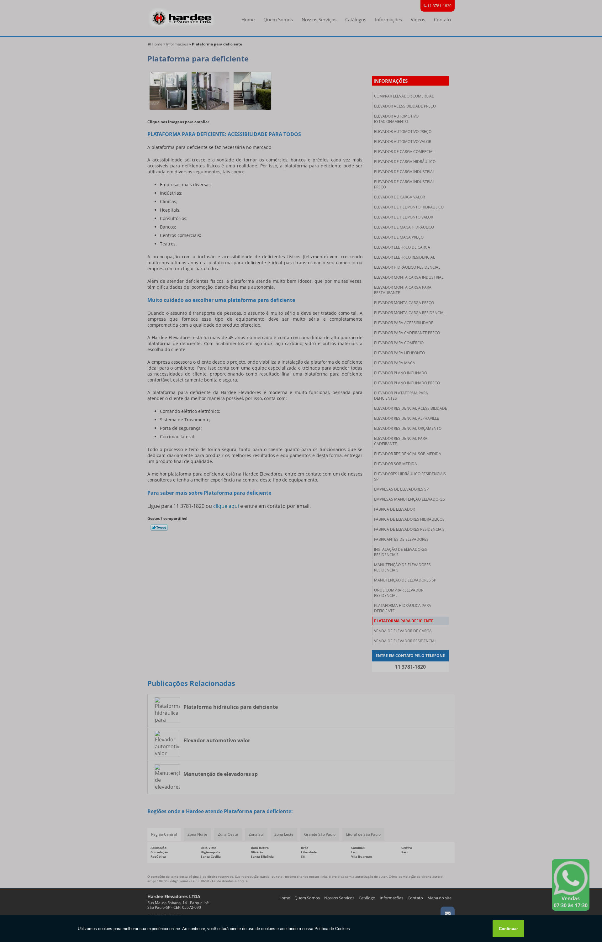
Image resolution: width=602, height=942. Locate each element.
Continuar (508, 928)
